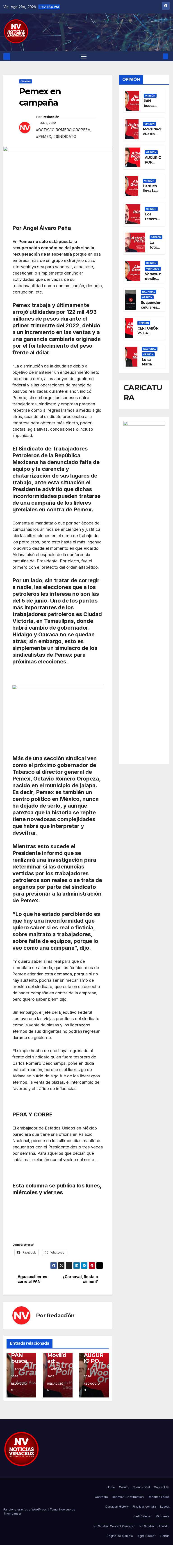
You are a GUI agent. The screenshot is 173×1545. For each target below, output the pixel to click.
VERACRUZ (152, 268)
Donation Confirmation (128, 1497)
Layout (165, 1506)
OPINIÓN (25, 81)
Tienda (165, 1536)
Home (111, 1487)
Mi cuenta (163, 1516)
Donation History (117, 1506)
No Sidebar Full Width (154, 1526)
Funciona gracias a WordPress (25, 1509)
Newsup (65, 1509)
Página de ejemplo (120, 1536)
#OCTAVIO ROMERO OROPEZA (63, 129)
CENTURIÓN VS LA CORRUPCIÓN (149, 333)
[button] (158, 56)
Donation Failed (159, 1497)
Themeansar (12, 1513)
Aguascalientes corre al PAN (32, 1279)
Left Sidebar (143, 1516)
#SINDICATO (64, 136)
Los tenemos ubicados (153, 219)
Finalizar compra (144, 1506)
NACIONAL (148, 291)
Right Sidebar (146, 1536)
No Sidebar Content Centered (114, 1526)
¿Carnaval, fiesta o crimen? (80, 1279)
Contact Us (162, 1487)
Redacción (51, 117)
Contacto (101, 1497)
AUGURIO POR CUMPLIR (153, 162)
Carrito (124, 1487)
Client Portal (141, 1487)
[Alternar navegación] (83, 56)
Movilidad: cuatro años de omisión (152, 136)
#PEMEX (43, 136)
